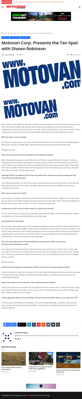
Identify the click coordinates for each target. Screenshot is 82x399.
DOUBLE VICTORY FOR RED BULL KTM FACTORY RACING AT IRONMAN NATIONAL (38, 2)
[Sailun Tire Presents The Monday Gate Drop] (68, 360)
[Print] (58, 325)
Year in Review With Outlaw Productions (11, 368)
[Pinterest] (39, 325)
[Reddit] (44, 325)
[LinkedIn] (29, 325)
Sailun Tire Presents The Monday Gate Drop (68, 371)
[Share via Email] (53, 325)
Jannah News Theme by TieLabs (39, 395)
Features (10, 33)
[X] (20, 339)
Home (5, 33)
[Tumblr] (34, 325)
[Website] (16, 339)
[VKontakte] (48, 325)
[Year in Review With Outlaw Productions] (14, 359)
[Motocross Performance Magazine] (16, 7)
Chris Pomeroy (9, 55)
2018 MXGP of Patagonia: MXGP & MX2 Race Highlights (40, 368)
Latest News (15, 37)
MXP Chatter (25, 37)
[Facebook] (18, 339)
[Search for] (79, 8)
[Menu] (3, 8)
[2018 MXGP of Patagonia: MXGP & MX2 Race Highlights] (41, 358)
